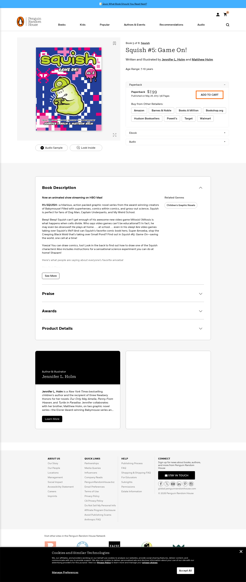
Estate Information (131, 491)
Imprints (52, 496)
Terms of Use (92, 491)
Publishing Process (132, 463)
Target (189, 118)
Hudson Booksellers (146, 118)
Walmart (205, 118)
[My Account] (218, 13)
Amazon (139, 110)
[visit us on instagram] (191, 483)
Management (55, 477)
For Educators (129, 477)
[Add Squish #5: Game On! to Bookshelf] (114, 43)
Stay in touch (178, 475)
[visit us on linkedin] (179, 483)
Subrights (126, 482)
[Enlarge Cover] (114, 135)
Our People (54, 468)
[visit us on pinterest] (185, 483)
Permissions (128, 486)
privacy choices (149, 562)
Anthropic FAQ (93, 519)
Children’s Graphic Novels (181, 205)
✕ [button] (241, 552)
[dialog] (123, 564)
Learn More (53, 419)
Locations (53, 472)
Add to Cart (209, 95)
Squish (145, 43)
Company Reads (94, 477)
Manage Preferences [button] (65, 572)
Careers (52, 491)
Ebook (177, 133)
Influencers (91, 472)
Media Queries (93, 468)
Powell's (172, 118)
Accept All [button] (185, 570)
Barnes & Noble (161, 110)
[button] (62, 24)
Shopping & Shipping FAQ (136, 472)
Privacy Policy (92, 496)
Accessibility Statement (61, 486)
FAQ (123, 468)
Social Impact (55, 482)
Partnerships (92, 463)
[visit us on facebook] (160, 483)
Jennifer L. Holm (173, 60)
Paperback (177, 85)
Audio (177, 142)
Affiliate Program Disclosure (100, 510)
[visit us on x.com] (166, 483)
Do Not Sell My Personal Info (100, 505)
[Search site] (227, 25)
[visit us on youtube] (173, 483)
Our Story (53, 463)
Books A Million (188, 110)
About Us (54, 458)
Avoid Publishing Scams (98, 514)
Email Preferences (95, 486)
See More (51, 276)
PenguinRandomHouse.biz (99, 482)
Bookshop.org (214, 110)
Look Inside (87, 148)
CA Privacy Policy (94, 500)
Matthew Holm (202, 60)
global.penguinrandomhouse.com (177, 488)
